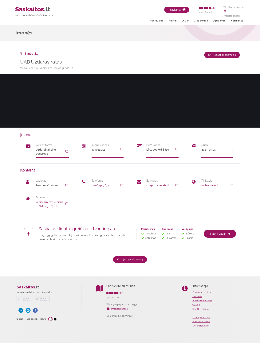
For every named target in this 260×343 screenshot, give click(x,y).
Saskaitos (28, 287)
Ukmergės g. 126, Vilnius (119, 315)
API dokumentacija (202, 300)
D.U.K (185, 20)
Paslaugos (156, 20)
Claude (196, 304)
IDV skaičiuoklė (200, 325)
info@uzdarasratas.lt (158, 185)
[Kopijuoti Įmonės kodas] (122, 149)
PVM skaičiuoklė (201, 321)
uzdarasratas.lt (209, 185)
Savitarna (175, 9)
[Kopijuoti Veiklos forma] (67, 151)
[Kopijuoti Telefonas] (122, 185)
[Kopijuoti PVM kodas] (177, 149)
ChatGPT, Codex (200, 309)
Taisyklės (197, 296)
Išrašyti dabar (218, 233)
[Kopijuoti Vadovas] (67, 185)
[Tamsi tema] (55, 319)
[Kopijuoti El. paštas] (177, 185)
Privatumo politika (201, 292)
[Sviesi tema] (50, 319)
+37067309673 (100, 185)
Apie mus (219, 20)
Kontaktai (237, 20)
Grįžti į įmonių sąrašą (131, 259)
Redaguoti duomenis (224, 55)
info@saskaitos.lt (119, 308)
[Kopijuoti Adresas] (67, 204)
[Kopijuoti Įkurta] (231, 149)
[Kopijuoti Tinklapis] (231, 185)
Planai (172, 20)
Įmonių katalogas (201, 317)
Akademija (201, 20)
